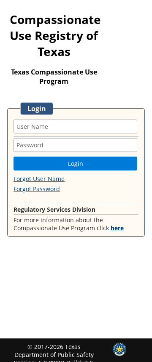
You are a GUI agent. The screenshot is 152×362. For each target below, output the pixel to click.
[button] (75, 163)
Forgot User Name (39, 179)
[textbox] (75, 126)
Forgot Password (37, 189)
